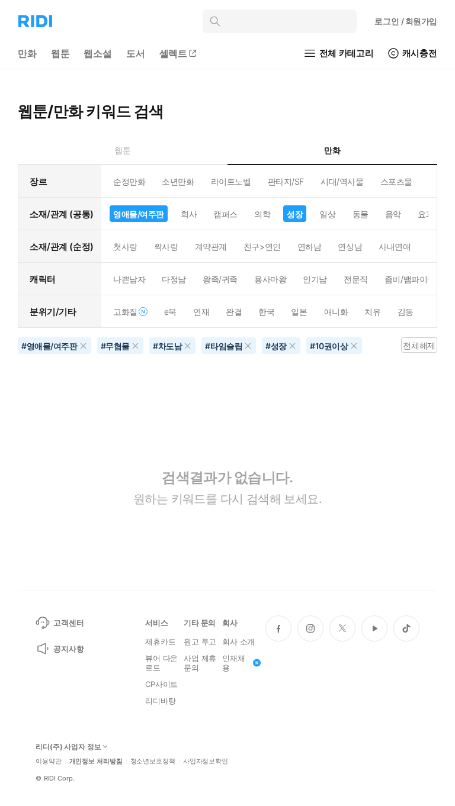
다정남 (174, 279)
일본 (299, 312)
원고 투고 (200, 641)
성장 (295, 214)
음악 (393, 214)
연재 (201, 312)
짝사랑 (166, 246)
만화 (27, 53)
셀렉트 (173, 53)
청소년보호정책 (152, 761)
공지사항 (68, 648)
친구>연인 (262, 246)
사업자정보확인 (205, 761)
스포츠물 (396, 181)
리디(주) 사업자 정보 (68, 747)
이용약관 (49, 761)
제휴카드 (160, 641)
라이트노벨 (231, 181)
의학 (262, 214)
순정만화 (129, 181)
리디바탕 (160, 700)
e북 (170, 312)
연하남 (309, 246)
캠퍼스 (225, 214)
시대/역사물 (342, 181)
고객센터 (68, 622)
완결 (234, 312)
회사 (189, 214)
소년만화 (178, 181)
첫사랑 (125, 246)
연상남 (350, 246)
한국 (266, 312)
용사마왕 (270, 279)
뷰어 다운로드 (161, 662)
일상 (327, 214)
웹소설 (98, 53)
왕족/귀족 (220, 279)
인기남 (315, 279)
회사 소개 (238, 641)
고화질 (125, 312)
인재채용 (233, 662)
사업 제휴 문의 (200, 662)
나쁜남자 (129, 279)
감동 (406, 312)
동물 (361, 214)
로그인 (405, 21)
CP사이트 (161, 684)
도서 (135, 53)
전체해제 (419, 345)
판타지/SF (286, 181)
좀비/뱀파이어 (409, 279)
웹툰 (60, 53)
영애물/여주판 (138, 214)
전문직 (356, 279)
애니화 (336, 312)
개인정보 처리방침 (96, 761)
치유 (372, 312)
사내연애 (395, 246)
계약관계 (211, 246)
